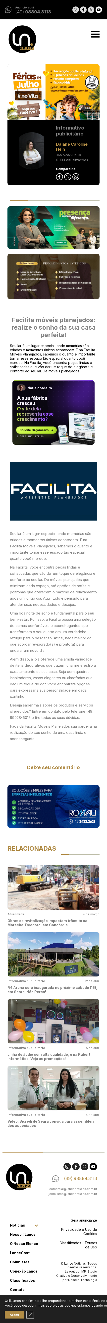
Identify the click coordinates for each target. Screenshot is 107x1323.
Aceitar (14, 1315)
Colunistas (20, 1262)
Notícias (17, 1225)
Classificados (22, 1280)
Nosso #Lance (23, 1234)
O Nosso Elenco (24, 1243)
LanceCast (20, 1253)
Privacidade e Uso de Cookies (79, 1231)
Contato (17, 1289)
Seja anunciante (84, 1220)
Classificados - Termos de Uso (78, 1245)
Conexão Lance (24, 1271)
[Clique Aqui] (53, 92)
